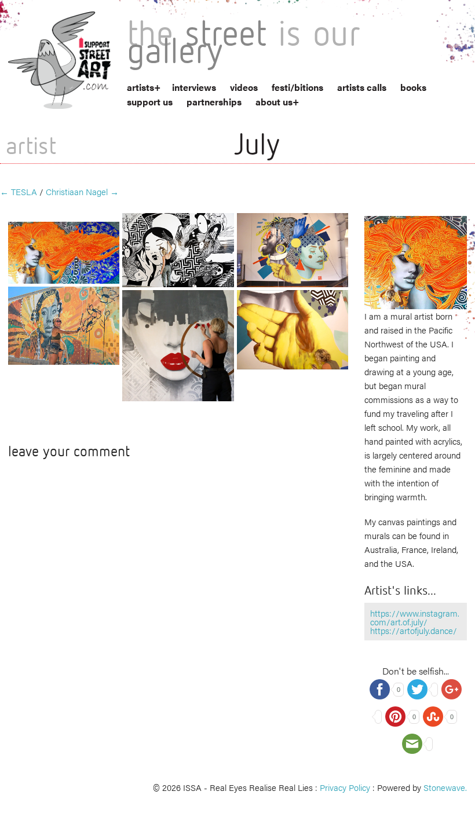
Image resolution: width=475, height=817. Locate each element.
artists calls (361, 87)
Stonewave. (445, 787)
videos (244, 87)
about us (274, 101)
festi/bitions (297, 87)
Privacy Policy (345, 787)
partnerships (214, 101)
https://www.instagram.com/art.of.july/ (414, 617)
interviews (194, 87)
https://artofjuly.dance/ (413, 630)
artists (140, 87)
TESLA (18, 191)
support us (150, 101)
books (413, 87)
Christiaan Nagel (82, 191)
